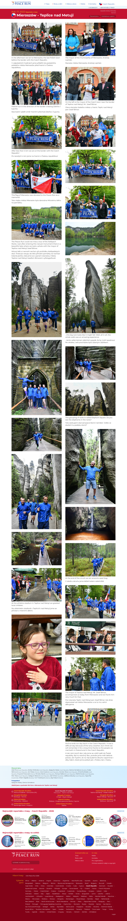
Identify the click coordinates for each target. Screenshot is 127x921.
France (94, 888)
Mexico (27, 899)
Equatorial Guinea (31, 888)
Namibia (90, 899)
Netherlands (105, 899)
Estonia (42, 888)
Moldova (45, 899)
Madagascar (60, 896)
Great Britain (44, 891)
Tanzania (79, 909)
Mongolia (60, 899)
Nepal (97, 899)
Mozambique (80, 899)
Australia (88, 881)
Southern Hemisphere (43, 909)
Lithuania (39, 896)
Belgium (46, 883)
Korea (78, 894)
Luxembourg (49, 896)
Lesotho (100, 894)
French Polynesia (104, 888)
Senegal (45, 907)
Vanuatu (69, 912)
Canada (109, 883)
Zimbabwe (92, 912)
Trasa (47, 4)
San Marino (107, 904)
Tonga (104, 909)
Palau (80, 901)
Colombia (50, 886)
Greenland (61, 891)
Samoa (98, 904)
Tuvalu (27, 912)
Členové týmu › (94, 16)
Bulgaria (94, 883)
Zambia (84, 912)
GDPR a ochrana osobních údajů (23, 869)
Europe (64, 888)
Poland (27, 904)
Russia (84, 904)
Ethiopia (57, 888)
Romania (77, 904)
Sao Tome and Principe (33, 907)
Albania (34, 881)
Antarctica (57, 881)
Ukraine (42, 912)
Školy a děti (58, 4)
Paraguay (102, 901)
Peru (109, 901)
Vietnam (77, 912)
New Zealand (29, 901)
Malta (91, 896)
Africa (27, 881)
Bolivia (53, 883)
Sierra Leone (70, 907)
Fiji (81, 888)
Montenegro (70, 899)
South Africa (29, 909)
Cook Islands (60, 886)
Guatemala (71, 891)
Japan (48, 894)
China (43, 886)
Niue (37, 901)
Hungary (92, 891)
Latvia (94, 894)
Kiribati (71, 894)
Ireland (36, 894)
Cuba (75, 886)
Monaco (52, 899)
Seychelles (60, 907)
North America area (48, 901)
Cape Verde (29, 886)
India (105, 891)
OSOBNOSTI (93, 7)
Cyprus (81, 886)
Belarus (38, 883)
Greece (53, 891)
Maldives (84, 896)
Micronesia (36, 899)
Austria (95, 881)
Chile (37, 886)
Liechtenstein (29, 896)
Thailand (87, 909)
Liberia (108, 894)
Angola (48, 881)
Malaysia (76, 896)
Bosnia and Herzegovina (66, 883)
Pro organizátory (97, 860)
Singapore (79, 907)
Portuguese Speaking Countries (51, 904)
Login (114, 914)
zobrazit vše (120, 811)
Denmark (102, 886)
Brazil (87, 883)
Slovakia (88, 907)
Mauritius (111, 896)
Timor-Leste (96, 909)
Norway (73, 901)
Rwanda (91, 904)
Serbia (52, 907)
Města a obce (71, 4)
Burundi (102, 883)
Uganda (34, 912)
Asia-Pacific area (77, 881)
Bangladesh (29, 883)
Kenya (64, 894)
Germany (28, 891)
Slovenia (96, 907)
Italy (42, 894)
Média (83, 4)
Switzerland (70, 909)
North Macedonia (62, 901)
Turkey (111, 909)
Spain (55, 909)
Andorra (41, 881)
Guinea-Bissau (82, 891)
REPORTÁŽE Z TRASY (108, 7)
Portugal (35, 904)
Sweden (61, 909)
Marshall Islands (100, 896)
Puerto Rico (68, 904)
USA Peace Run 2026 (32, 876)
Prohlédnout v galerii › (108, 16)
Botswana (79, 883)
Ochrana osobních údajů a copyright (103, 863)
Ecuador (110, 886)
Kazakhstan (56, 894)
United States (51, 912)
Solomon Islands (106, 907)
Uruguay (61, 912)
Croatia (68, 886)
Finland (87, 888)
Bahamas (103, 881)
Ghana (36, 891)
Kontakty (92, 4)
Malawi (68, 896)
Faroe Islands (73, 888)
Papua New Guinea (90, 901)
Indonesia (28, 894)
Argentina (66, 881)
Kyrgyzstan (86, 894)
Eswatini (49, 888)
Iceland (99, 891)
